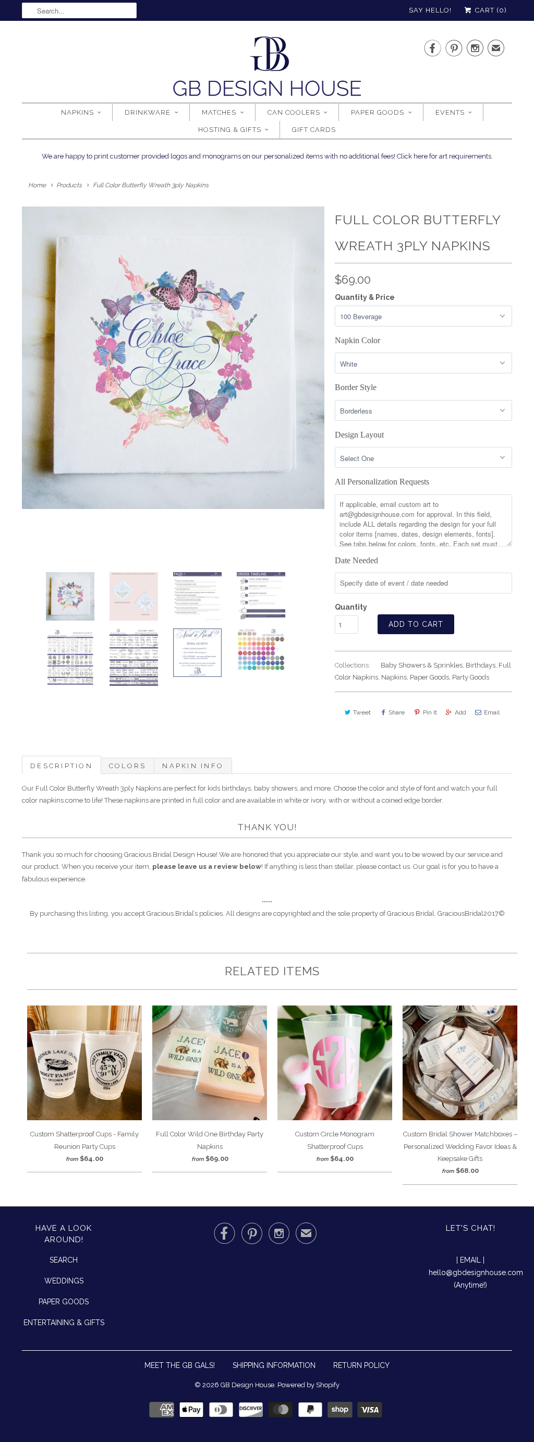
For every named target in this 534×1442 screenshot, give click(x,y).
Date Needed (356, 560)
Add (460, 712)
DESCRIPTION (61, 766)
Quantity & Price (365, 297)
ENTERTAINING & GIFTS (63, 1322)
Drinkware (148, 112)
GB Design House (247, 1385)
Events (450, 112)
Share (397, 712)
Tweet (362, 712)
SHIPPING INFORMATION (274, 1365)
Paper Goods (377, 112)
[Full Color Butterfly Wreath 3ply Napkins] (173, 358)
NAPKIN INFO (193, 766)
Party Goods (470, 677)
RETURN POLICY (361, 1365)
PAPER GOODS (64, 1302)
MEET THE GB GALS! (179, 1365)
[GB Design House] (267, 69)
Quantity (351, 607)
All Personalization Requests (382, 481)
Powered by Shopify (308, 1385)
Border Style (356, 387)
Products (69, 185)
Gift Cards (314, 130)
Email (492, 712)
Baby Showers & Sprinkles (422, 665)
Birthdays (480, 665)
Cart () (490, 10)
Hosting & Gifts (229, 130)
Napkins (77, 112)
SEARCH (64, 1260)
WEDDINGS (63, 1281)
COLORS (128, 766)
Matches (219, 112)
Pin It (430, 712)
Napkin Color (357, 340)
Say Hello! (430, 10)
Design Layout (359, 434)
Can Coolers (294, 112)
